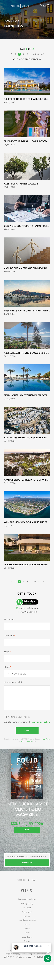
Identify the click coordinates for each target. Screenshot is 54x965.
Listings (27, 916)
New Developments (27, 920)
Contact (27, 928)
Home (7, 20)
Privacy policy (27, 903)
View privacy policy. (41, 721)
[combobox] (8, 673)
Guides (27, 941)
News (27, 932)
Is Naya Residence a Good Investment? (28, 564)
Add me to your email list (19, 716)
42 (42, 54)
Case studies (27, 936)
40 (34, 54)
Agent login (27, 911)
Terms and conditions (27, 899)
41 (38, 54)
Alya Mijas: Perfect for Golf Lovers (26, 437)
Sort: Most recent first (26, 59)
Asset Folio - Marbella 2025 (21, 183)
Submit (27, 730)
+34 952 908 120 (28, 612)
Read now (27, 862)
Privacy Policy (45, 739)
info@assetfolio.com (28, 608)
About (27, 924)
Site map (27, 907)
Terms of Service (26, 741)
